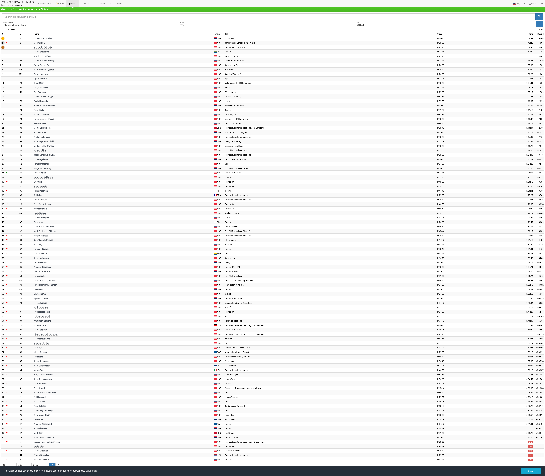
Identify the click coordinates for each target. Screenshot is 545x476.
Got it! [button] (531, 471)
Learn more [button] (91, 471)
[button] (519, 3)
